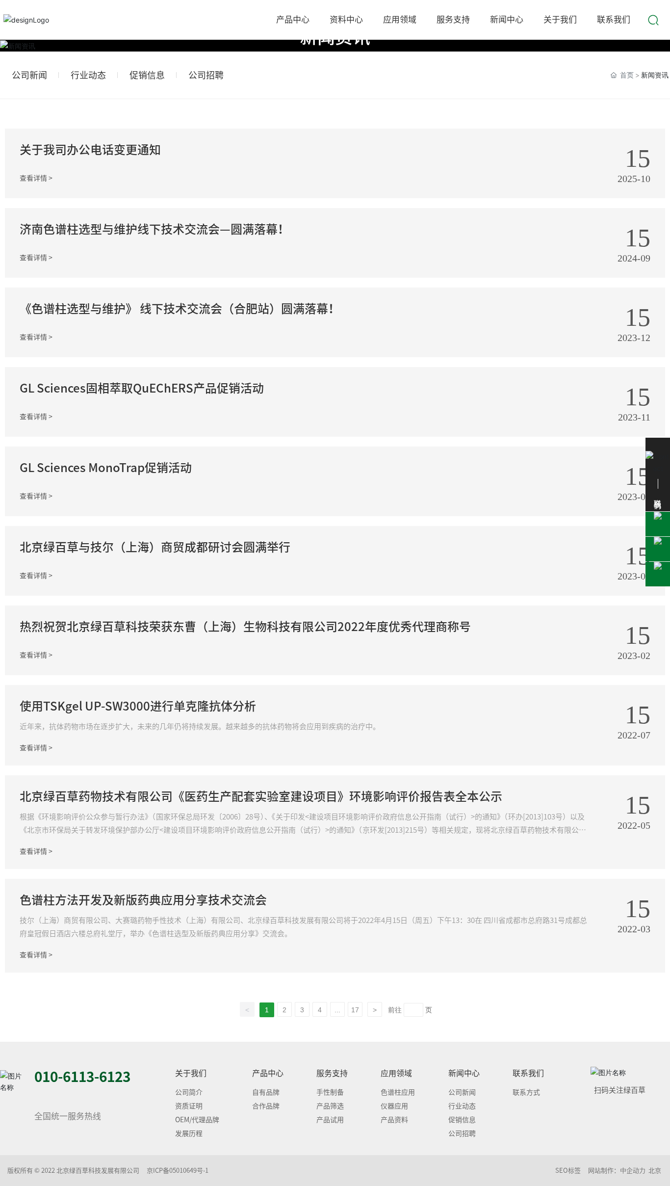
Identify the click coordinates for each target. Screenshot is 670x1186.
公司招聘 (206, 75)
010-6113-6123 (82, 1076)
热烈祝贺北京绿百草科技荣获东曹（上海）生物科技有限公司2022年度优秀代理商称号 (245, 627)
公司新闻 (29, 75)
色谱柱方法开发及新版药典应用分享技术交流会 (143, 900)
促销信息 (147, 75)
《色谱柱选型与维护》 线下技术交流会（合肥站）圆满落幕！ (180, 309)
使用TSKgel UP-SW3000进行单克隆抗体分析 (138, 706)
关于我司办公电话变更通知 (90, 150)
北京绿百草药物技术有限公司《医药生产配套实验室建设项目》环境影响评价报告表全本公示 (261, 796)
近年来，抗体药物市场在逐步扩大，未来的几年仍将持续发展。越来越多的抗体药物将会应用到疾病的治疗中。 (200, 726)
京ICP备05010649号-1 (177, 1170)
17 (355, 1010)
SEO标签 (568, 1170)
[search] (653, 19)
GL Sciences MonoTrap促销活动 (106, 468)
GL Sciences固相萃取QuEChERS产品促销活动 (142, 388)
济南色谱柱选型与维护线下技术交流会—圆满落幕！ (154, 229)
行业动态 (88, 75)
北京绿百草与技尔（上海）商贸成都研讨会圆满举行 (155, 547)
